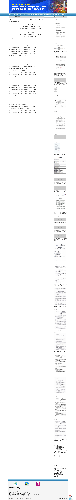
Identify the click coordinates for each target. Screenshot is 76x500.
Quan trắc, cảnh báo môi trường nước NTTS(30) (60, 450)
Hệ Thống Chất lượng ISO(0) (58, 465)
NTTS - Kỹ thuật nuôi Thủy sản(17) (59, 447)
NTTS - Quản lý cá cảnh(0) (57, 448)
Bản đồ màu (11, 114)
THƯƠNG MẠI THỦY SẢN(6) (58, 472)
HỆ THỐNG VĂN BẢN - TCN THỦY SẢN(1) (60, 452)
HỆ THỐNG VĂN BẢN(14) (57, 470)
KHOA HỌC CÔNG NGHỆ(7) (58, 471)
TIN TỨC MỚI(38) (56, 476)
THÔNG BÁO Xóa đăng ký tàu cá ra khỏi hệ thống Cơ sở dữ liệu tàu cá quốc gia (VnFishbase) (60, 132)
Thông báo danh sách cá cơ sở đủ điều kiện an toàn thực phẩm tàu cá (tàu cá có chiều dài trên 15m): (60, 239)
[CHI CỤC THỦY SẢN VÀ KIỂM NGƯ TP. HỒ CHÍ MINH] (38, 6)
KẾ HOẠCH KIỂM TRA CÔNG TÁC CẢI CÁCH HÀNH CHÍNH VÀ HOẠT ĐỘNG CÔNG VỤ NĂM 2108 (60, 307)
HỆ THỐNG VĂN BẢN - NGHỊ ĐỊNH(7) (59, 453)
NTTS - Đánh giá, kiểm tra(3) (58, 446)
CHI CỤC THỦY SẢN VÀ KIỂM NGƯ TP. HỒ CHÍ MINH (58, 498)
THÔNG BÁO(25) (56, 475)
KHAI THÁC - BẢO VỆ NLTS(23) (58, 474)
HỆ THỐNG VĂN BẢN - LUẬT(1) (58, 454)
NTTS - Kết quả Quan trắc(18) (58, 449)
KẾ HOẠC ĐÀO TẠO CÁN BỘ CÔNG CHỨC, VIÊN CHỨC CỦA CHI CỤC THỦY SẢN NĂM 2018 (60, 374)
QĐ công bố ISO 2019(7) (57, 445)
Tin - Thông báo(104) (57, 451)
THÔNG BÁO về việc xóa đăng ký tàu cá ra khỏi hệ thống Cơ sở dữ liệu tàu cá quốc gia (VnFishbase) (60, 41)
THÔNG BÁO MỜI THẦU (57, 175)
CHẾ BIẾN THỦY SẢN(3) (57, 473)
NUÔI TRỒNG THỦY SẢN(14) (58, 467)
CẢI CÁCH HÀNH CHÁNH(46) (58, 466)
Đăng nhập (60, 16)
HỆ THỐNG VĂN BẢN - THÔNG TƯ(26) (59, 455)
